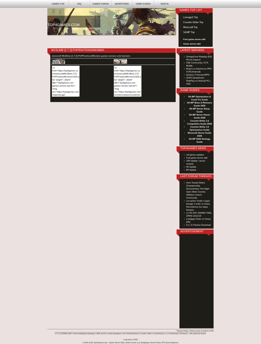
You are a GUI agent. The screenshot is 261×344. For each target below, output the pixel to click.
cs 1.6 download (171, 334)
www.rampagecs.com (117, 334)
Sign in (164, 4)
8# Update (191, 170)
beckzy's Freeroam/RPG (198, 75)
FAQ (79, 4)
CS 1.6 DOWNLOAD (63, 334)
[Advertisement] (196, 281)
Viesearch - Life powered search (192, 334)
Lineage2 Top (190, 17)
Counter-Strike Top (193, 22)
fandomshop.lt (133, 334)
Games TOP (58, 4)
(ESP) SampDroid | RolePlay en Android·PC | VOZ (198, 81)
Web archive (102, 334)
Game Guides (143, 4)
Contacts (205, 331)
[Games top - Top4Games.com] (111, 21)
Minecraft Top (190, 27)
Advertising (122, 4)
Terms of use (195, 331)
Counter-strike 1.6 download (151, 334)
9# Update (191, 167)
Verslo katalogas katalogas (84, 334)
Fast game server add (196, 158)
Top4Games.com (101, 343)
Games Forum (101, 4)
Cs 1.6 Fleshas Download (198, 225)
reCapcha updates (195, 155)
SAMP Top (189, 32)
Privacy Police (182, 331)
